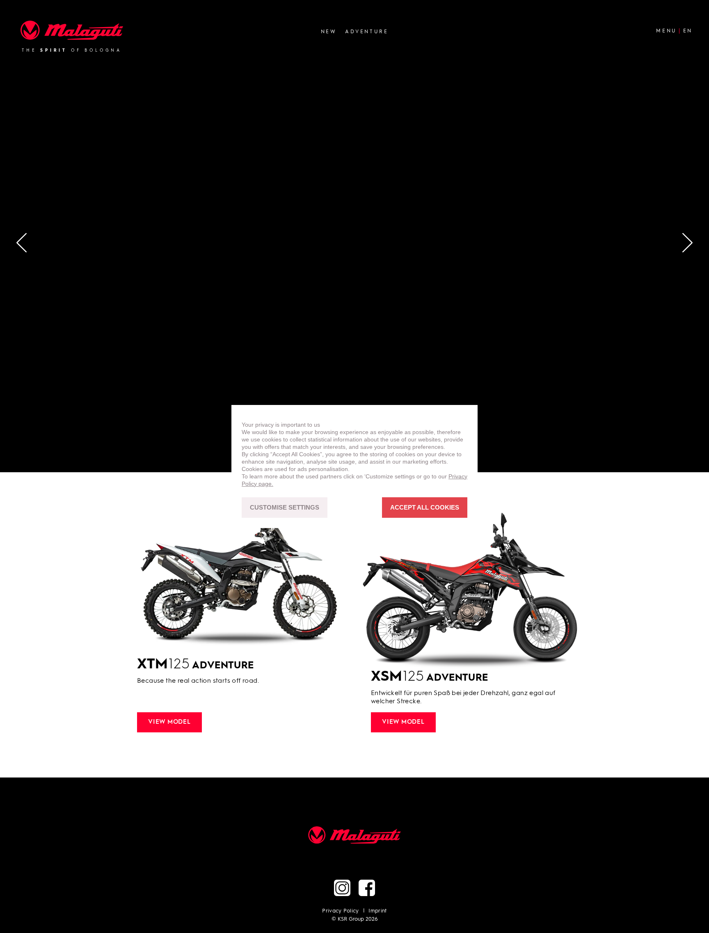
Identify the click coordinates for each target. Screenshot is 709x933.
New (329, 31)
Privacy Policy (340, 911)
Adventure (366, 31)
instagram (342, 888)
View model (169, 722)
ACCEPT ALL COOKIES (424, 507)
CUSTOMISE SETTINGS (284, 507)
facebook (367, 888)
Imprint (377, 911)
